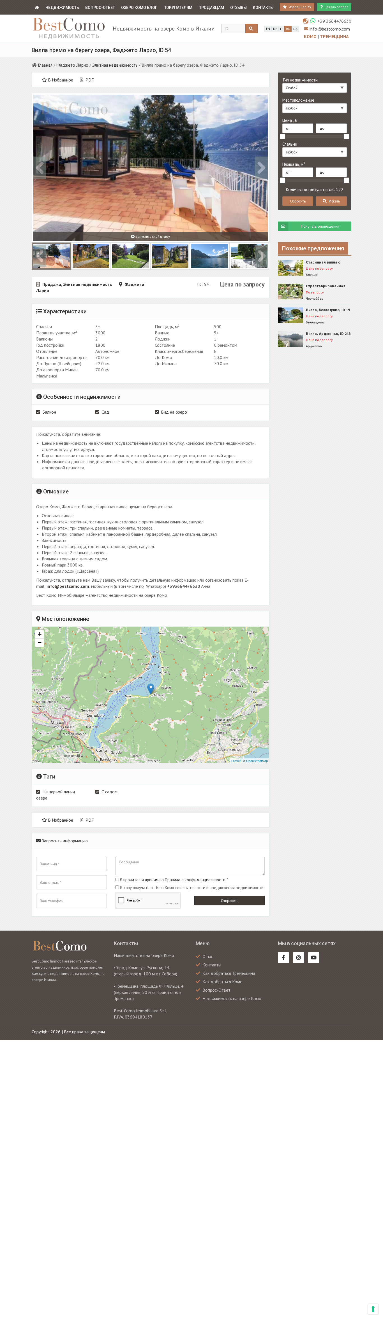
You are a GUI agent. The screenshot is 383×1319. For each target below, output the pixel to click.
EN (268, 29)
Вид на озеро (174, 412)
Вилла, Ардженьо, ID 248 (328, 334)
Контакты (263, 7)
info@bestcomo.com (330, 29)
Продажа (51, 284)
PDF (89, 80)
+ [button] (39, 634)
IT (281, 29)
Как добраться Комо (222, 981)
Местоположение (298, 100)
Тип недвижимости (300, 80)
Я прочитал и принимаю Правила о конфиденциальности (172, 879)
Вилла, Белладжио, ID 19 (328, 310)
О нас (207, 956)
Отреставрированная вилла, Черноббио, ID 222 (328, 286)
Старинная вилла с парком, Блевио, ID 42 (325, 262)
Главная (45, 65)
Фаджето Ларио (72, 65)
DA (295, 29)
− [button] (39, 642)
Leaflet (236, 760)
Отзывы (238, 7)
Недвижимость (62, 7)
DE (275, 29)
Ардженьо (314, 346)
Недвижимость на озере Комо (231, 998)
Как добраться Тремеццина (228, 973)
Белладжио (315, 322)
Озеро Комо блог (139, 7)
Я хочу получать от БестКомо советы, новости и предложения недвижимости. (192, 887)
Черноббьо (314, 298)
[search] (251, 28)
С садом (109, 791)
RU (288, 29)
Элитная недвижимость (115, 65)
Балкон (49, 412)
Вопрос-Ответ (100, 7)
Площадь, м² (293, 164)
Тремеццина (334, 36)
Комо (311, 36)
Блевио (312, 274)
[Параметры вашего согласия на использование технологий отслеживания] (373, 1309)
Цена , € (289, 120)
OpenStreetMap (257, 760)
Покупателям (177, 7)
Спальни (289, 144)
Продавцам (211, 7)
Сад (105, 412)
